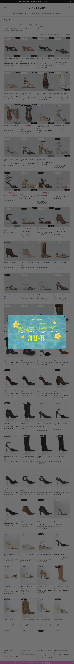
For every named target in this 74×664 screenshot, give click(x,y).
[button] (64, 316)
